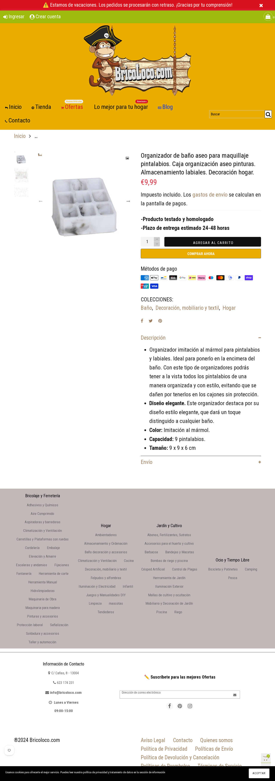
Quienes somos (216, 740)
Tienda (43, 106)
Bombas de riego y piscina (169, 560)
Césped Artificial (153, 569)
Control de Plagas (184, 569)
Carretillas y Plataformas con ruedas (43, 539)
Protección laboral (30, 625)
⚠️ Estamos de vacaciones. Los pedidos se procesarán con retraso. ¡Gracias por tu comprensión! (137, 5)
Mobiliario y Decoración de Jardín (169, 603)
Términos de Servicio (220, 766)
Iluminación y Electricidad (97, 586)
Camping (251, 569)
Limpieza (95, 603)
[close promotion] (261, 5)
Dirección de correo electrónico (141, 692)
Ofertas (74, 106)
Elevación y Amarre (42, 556)
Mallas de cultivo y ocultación (169, 595)
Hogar (229, 308)
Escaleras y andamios (31, 565)
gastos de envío (210, 194)
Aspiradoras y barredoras (42, 522)
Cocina (129, 560)
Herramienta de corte (54, 573)
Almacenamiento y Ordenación (105, 543)
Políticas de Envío (214, 749)
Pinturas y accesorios (42, 616)
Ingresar (16, 17)
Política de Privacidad (164, 749)
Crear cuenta (48, 17)
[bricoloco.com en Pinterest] (179, 706)
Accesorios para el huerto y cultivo (169, 543)
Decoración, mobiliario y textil (187, 308)
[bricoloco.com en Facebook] (169, 706)
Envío (146, 462)
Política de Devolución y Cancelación (180, 757)
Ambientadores (106, 535)
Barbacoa (151, 552)
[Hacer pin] (160, 320)
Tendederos (106, 612)
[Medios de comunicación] (127, 158)
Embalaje (53, 548)
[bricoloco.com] (137, 60)
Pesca (232, 578)
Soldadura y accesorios (42, 633)
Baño (146, 308)
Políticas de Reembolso (165, 766)
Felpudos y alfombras (106, 578)
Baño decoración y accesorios (106, 552)
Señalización (59, 625)
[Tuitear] (151, 320)
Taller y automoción (42, 642)
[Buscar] (268, 114)
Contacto (19, 120)
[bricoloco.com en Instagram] (189, 706)
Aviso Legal (153, 740)
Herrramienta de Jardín (169, 578)
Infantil (128, 586)
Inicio (15, 106)
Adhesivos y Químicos (42, 505)
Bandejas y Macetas (179, 552)
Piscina (161, 612)
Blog (167, 106)
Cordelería (32, 548)
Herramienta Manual (42, 582)
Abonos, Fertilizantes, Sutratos (169, 535)
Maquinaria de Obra (42, 599)
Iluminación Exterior (169, 586)
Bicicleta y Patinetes (223, 569)
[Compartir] (142, 320)
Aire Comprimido (42, 513)
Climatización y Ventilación (42, 530)
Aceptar (259, 773)
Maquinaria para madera (42, 608)
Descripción (153, 338)
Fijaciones (61, 565)
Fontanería (23, 573)
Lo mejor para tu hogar (121, 106)
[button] (40, 201)
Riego (178, 612)
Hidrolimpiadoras (43, 591)
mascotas (116, 603)
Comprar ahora (201, 254)
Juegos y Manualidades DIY (106, 595)
